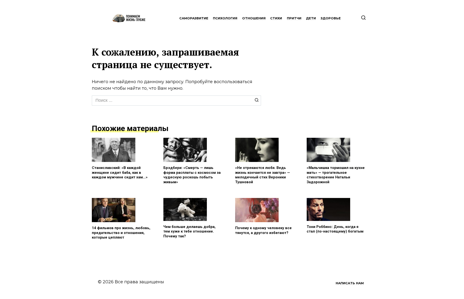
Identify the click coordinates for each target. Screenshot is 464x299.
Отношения (254, 18)
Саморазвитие (193, 18)
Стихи (276, 18)
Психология (225, 18)
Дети (311, 18)
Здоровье (331, 18)
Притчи (294, 18)
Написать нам (350, 283)
